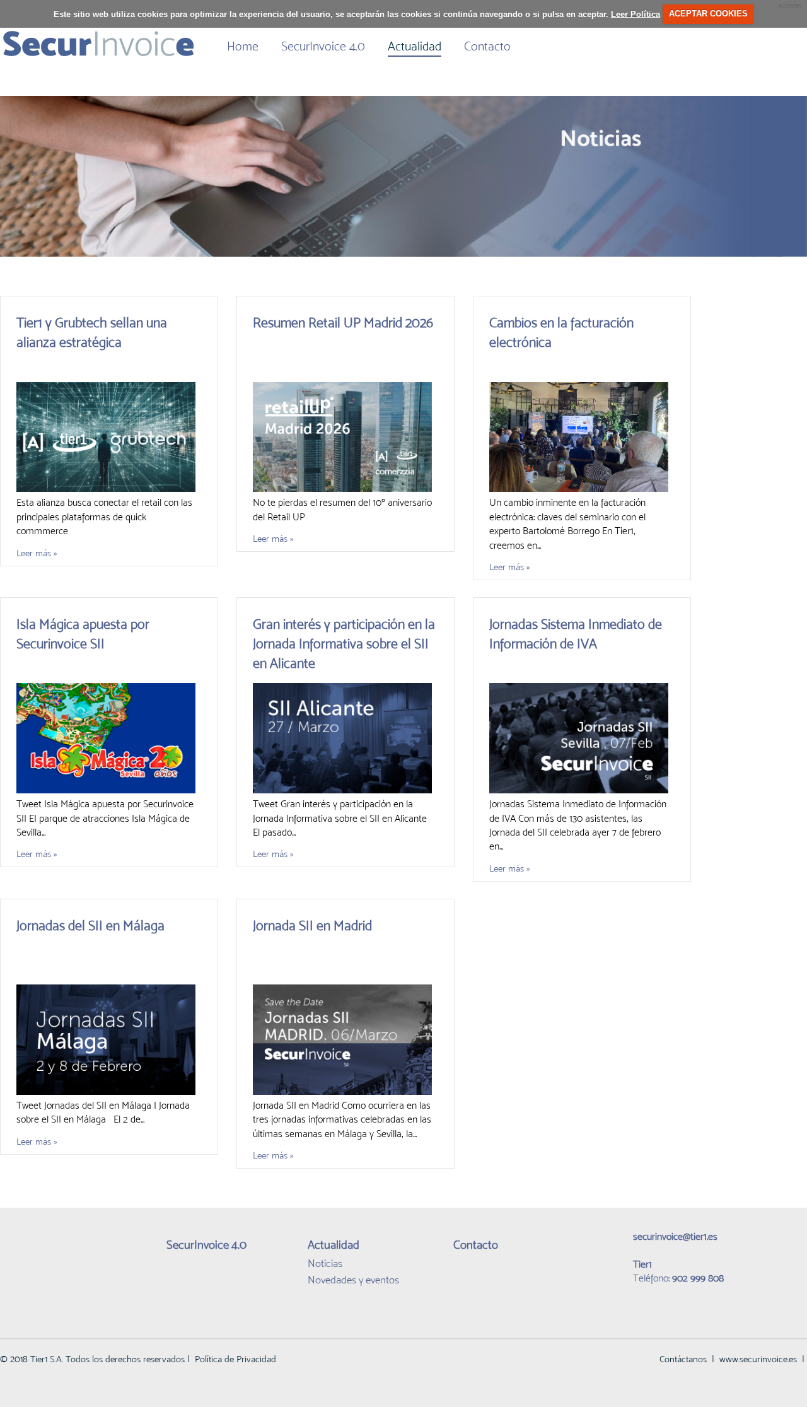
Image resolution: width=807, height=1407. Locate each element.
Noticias (325, 1263)
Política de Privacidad (235, 1358)
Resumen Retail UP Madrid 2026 (343, 322)
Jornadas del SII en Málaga (90, 925)
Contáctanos (683, 1358)
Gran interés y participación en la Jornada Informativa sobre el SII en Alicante (344, 643)
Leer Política (635, 13)
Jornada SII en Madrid (312, 925)
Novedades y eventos (353, 1279)
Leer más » (36, 552)
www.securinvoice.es (758, 1358)
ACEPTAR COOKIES (708, 13)
